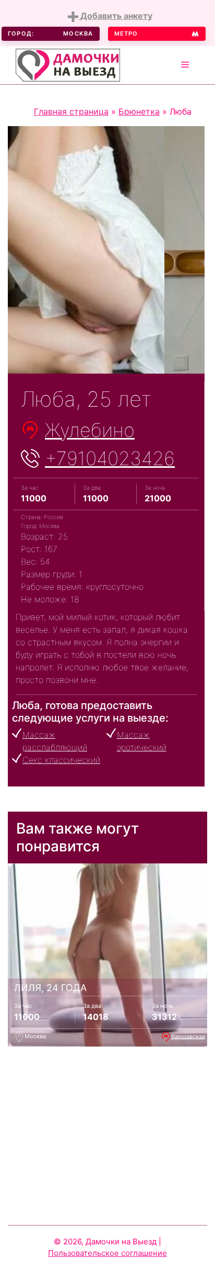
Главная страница (71, 111)
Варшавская (188, 1036)
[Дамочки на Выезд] (68, 64)
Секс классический (61, 760)
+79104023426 (110, 458)
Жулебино (90, 430)
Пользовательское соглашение (107, 1253)
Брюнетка (139, 111)
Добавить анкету (115, 15)
